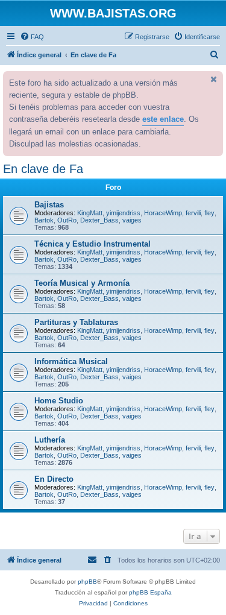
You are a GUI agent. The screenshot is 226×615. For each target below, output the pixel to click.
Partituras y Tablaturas (76, 322)
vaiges (132, 220)
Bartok (44, 220)
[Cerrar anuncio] (213, 79)
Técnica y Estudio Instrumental (92, 243)
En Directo (54, 479)
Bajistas (49, 204)
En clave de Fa (43, 168)
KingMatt (89, 212)
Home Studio (58, 400)
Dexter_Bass (99, 220)
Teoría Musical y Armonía (82, 283)
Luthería (49, 439)
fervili (193, 212)
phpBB (87, 581)
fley (209, 212)
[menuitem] (32, 37)
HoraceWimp (163, 212)
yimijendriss (123, 212)
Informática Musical (71, 361)
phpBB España (150, 592)
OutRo (67, 220)
